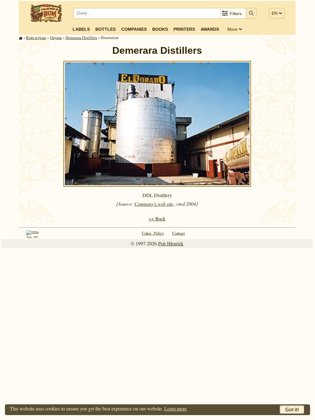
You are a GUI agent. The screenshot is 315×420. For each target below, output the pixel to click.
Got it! (292, 409)
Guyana (56, 37)
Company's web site (153, 203)
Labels (81, 29)
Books (160, 29)
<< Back (157, 218)
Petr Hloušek (170, 243)
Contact (178, 233)
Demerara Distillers (81, 37)
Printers (184, 29)
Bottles (105, 29)
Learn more (175, 408)
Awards (210, 29)
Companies (134, 29)
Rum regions (36, 37)
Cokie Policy (153, 233)
